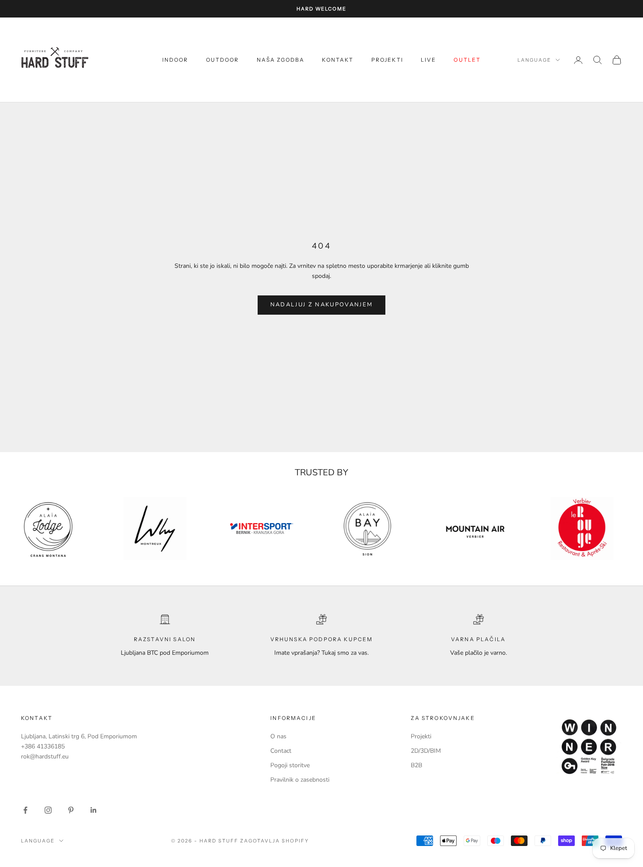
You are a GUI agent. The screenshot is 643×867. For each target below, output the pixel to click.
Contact (280, 751)
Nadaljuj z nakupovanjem (321, 305)
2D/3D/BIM (426, 751)
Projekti (387, 59)
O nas (278, 736)
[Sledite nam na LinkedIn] (93, 810)
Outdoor (222, 59)
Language (534, 60)
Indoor (175, 59)
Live (429, 59)
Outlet (467, 59)
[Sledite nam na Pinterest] (70, 810)
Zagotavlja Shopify (274, 841)
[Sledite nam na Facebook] (25, 810)
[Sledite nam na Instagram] (48, 810)
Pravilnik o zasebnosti (299, 780)
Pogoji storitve (290, 765)
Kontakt (337, 59)
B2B (416, 765)
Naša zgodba (281, 59)
